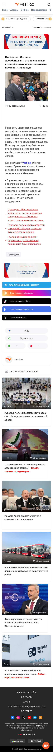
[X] (23, 718)
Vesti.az (26, 162)
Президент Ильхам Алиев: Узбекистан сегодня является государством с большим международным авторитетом (25, 214)
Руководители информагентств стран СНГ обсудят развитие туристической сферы (26, 228)
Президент (13, 254)
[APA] (26, 734)
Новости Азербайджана (16, 19)
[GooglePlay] (17, 741)
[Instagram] (18, 718)
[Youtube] (29, 718)
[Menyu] (4, 4)
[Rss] (40, 718)
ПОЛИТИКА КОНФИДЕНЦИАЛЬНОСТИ (26, 706)
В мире (25, 10)
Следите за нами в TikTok (20, 301)
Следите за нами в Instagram (21, 293)
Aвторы (14, 10)
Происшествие (39, 10)
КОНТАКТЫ (26, 697)
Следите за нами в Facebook (21, 309)
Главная (36, 27)
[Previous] (3, 19)
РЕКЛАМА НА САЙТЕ (27, 692)
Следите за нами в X (18, 318)
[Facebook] (12, 718)
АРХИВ (26, 702)
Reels (5, 10)
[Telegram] (35, 718)
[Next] (50, 19)
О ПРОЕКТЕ (26, 711)
